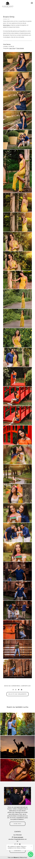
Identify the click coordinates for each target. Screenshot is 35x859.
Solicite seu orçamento (17, 694)
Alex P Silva (12, 48)
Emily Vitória (6, 25)
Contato (17, 850)
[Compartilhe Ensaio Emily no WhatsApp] (15, 689)
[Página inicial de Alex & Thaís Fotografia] (7, 4)
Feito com (17, 857)
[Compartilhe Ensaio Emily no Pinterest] (21, 689)
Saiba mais (17, 823)
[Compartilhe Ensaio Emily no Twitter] (18, 689)
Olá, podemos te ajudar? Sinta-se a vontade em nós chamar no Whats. (17, 847)
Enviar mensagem (18, 837)
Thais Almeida (20, 48)
